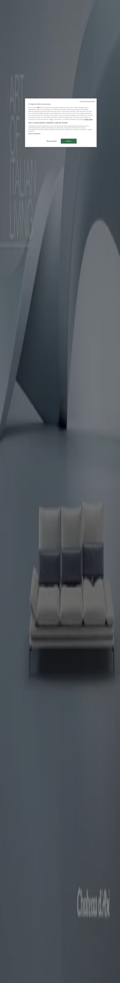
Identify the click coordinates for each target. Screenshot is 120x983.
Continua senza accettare (87, 101)
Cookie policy (88, 119)
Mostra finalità (52, 141)
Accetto (68, 141)
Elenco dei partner (34, 133)
